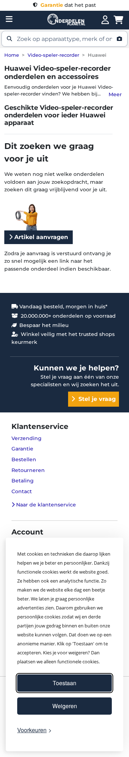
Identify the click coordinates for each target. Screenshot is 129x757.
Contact (21, 491)
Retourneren (28, 470)
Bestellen (23, 459)
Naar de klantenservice (45, 504)
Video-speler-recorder (53, 55)
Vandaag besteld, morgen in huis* (63, 306)
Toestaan (64, 683)
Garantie (22, 448)
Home (11, 55)
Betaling (22, 480)
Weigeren (64, 706)
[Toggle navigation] (9, 19)
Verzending (26, 438)
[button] (64, 39)
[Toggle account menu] (105, 20)
